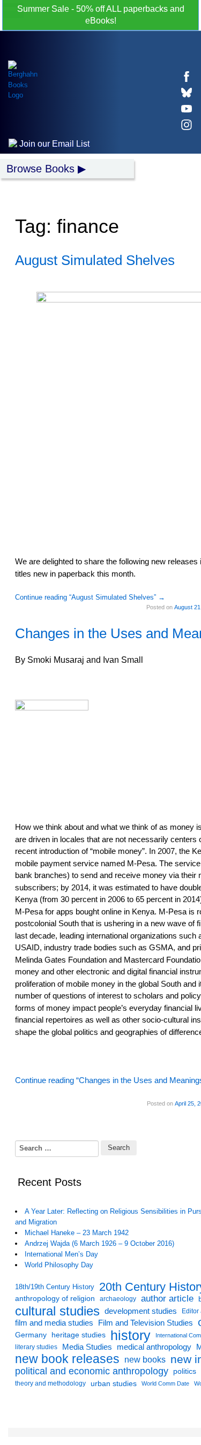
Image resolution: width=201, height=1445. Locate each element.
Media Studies (87, 1346)
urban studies (114, 1383)
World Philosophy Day (59, 1265)
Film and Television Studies (145, 1323)
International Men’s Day (61, 1254)
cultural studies (57, 1311)
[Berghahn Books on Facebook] (186, 77)
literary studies (36, 1347)
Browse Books (40, 169)
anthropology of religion (55, 1299)
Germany (31, 1335)
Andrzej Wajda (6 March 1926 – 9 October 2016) (99, 1243)
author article (167, 1298)
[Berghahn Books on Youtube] (186, 109)
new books (145, 1359)
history (130, 1335)
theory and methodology (50, 1383)
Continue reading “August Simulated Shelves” (90, 597)
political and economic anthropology (91, 1370)
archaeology (118, 1299)
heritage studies (78, 1335)
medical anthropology (154, 1346)
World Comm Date (165, 1383)
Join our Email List (53, 143)
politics (184, 1371)
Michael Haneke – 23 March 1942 (77, 1233)
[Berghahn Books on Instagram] (186, 125)
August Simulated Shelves (95, 260)
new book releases (67, 1359)
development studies (141, 1310)
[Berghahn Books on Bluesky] (186, 93)
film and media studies (54, 1323)
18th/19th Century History (54, 1287)
